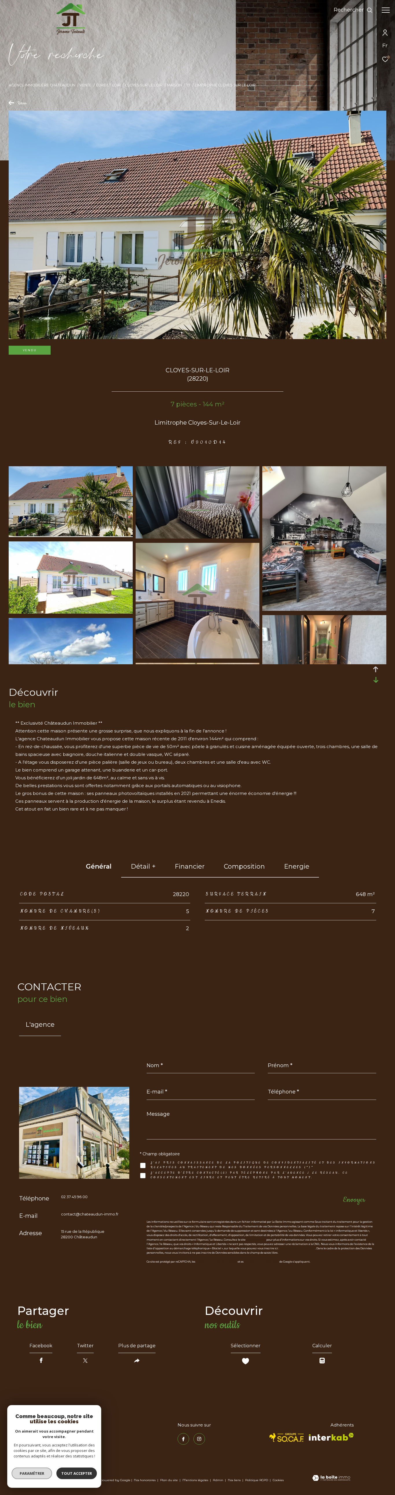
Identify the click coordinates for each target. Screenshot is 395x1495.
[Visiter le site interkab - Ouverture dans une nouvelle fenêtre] (331, 1437)
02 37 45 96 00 (74, 1196)
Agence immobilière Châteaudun (42, 85)
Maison (174, 85)
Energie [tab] (296, 866)
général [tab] (99, 866)
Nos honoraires (145, 1480)
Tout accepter (76, 1473)
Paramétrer (32, 1473)
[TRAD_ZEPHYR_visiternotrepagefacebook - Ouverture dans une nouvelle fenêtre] (183, 1439)
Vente (85, 85)
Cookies (278, 1480)
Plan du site (169, 1480)
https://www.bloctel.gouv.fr (297, 1248)
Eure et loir (108, 85)
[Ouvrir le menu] (385, 10)
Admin (218, 1480)
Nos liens (234, 1480)
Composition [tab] (244, 866)
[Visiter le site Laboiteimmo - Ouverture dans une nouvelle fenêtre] (331, 1478)
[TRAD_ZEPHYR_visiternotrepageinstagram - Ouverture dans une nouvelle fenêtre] (199, 1439)
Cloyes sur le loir (144, 85)
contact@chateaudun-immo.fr (90, 1214)
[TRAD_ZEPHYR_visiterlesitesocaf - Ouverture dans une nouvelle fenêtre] (286, 1437)
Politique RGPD (256, 1480)
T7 (188, 85)
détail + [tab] (143, 866)
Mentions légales (195, 1480)
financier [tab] (190, 866)
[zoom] (71, 534)
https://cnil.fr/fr (256, 1239)
